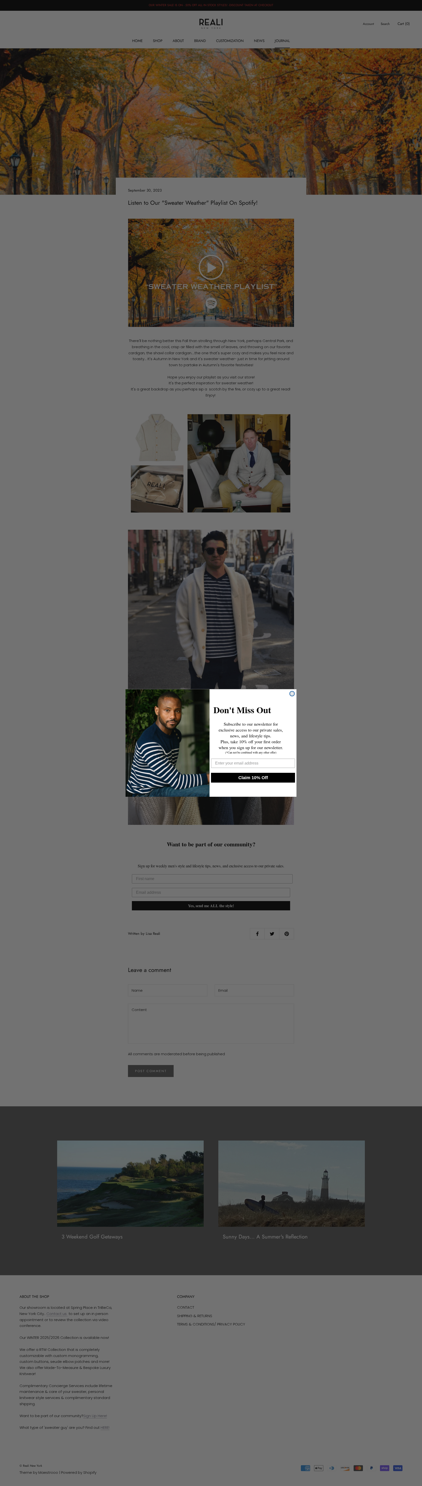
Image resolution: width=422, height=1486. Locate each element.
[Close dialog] (292, 693)
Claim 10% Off (253, 777)
